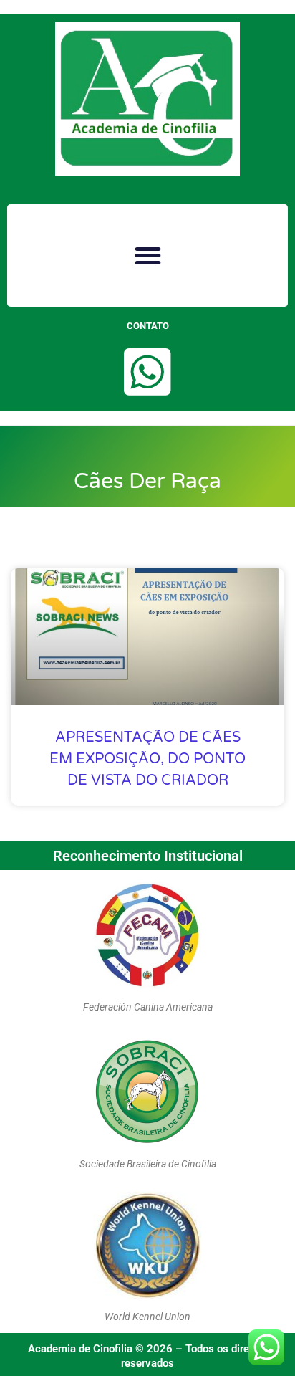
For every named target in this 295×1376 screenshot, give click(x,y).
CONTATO (148, 325)
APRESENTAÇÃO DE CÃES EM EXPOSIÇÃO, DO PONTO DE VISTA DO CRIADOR (147, 759)
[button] (147, 255)
